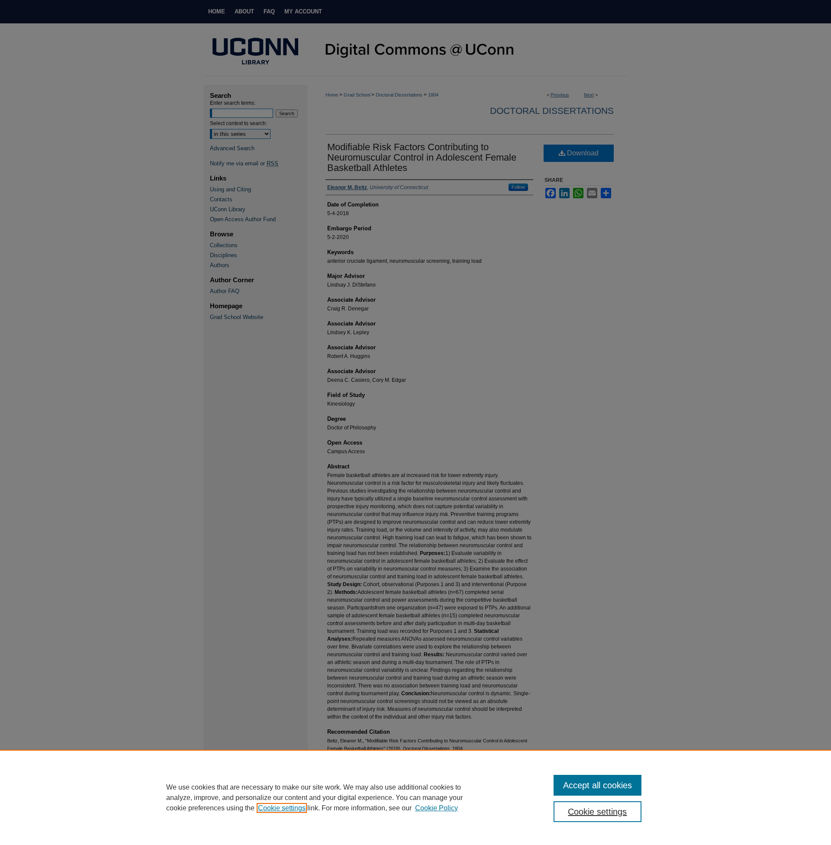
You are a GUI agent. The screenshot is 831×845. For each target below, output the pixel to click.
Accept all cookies (597, 785)
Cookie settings (282, 808)
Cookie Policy (436, 808)
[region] (415, 797)
